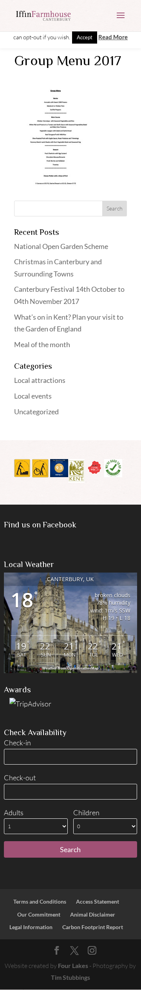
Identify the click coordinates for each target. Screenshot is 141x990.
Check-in (17, 742)
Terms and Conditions (39, 901)
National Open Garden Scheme (61, 246)
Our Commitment (38, 914)
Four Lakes (73, 965)
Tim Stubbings (70, 977)
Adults (14, 812)
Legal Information (30, 927)
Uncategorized (36, 411)
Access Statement (97, 901)
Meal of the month (42, 344)
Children (86, 812)
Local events (33, 396)
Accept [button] (84, 37)
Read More (113, 36)
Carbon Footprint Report (92, 927)
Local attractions (39, 380)
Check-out (20, 777)
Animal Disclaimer (92, 914)
